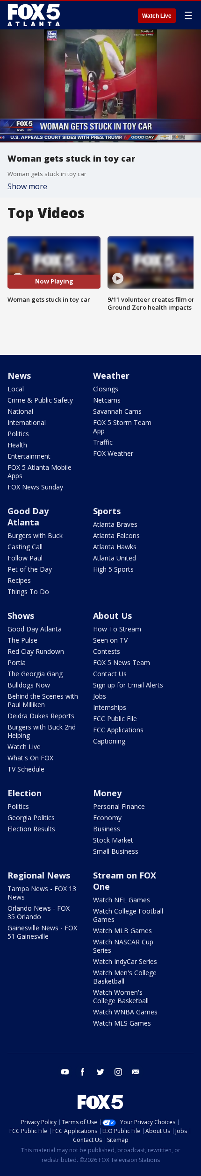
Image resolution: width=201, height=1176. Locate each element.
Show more (27, 186)
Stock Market (113, 840)
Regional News (38, 875)
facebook (82, 1071)
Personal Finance (119, 806)
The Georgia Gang (35, 673)
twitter (100, 1071)
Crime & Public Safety (40, 400)
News (19, 375)
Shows (20, 615)
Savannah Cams (117, 411)
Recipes (19, 580)
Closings (105, 388)
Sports (107, 511)
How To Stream (117, 628)
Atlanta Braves (115, 524)
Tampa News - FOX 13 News (41, 892)
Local (15, 388)
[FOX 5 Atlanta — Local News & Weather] (34, 15)
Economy (107, 817)
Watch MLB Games (122, 930)
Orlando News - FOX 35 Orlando (38, 912)
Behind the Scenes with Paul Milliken (42, 700)
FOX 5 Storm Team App (122, 426)
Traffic (103, 442)
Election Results (31, 828)
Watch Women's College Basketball (121, 996)
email (136, 1071)
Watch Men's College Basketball (125, 976)
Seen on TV (110, 640)
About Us (112, 615)
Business (106, 828)
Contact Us (110, 673)
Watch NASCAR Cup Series (123, 946)
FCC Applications (118, 729)
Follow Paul (25, 557)
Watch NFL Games (121, 899)
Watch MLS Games (122, 1023)
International (26, 422)
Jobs (99, 696)
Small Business (115, 851)
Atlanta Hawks (114, 546)
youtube (64, 1071)
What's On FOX (30, 757)
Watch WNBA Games (125, 1011)
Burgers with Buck (35, 535)
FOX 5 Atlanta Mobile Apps (39, 471)
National (20, 411)
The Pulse (22, 640)
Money (107, 793)
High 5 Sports (113, 569)
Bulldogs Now (28, 684)
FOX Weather (113, 453)
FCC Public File (115, 718)
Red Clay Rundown (35, 651)
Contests (106, 651)
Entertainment (28, 456)
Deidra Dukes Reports (40, 715)
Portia (16, 662)
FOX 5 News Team (121, 662)
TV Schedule (25, 769)
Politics (18, 433)
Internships (109, 707)
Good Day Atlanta (28, 516)
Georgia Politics (31, 817)
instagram (118, 1071)
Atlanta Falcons (116, 535)
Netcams (107, 400)
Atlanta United (114, 557)
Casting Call (25, 546)
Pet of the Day (29, 569)
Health (17, 444)
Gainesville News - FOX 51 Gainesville (42, 932)
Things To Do (28, 591)
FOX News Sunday (35, 486)
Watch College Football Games (128, 915)
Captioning (109, 741)
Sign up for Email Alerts (128, 684)
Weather (111, 375)
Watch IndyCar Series (125, 961)
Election (24, 793)
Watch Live (157, 16)
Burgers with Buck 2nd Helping (41, 731)
